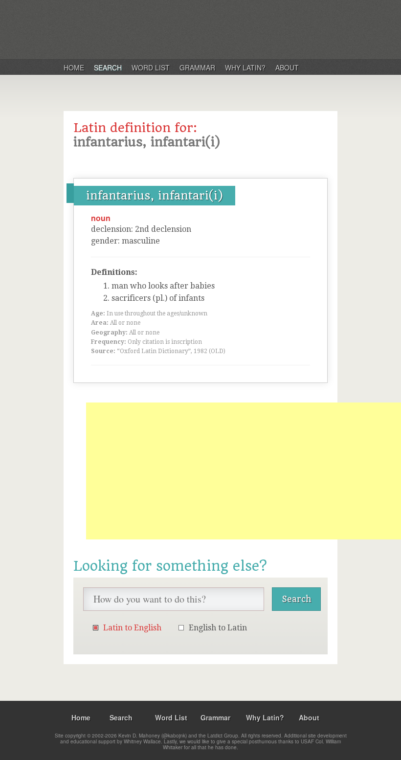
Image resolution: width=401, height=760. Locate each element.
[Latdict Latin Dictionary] (190, 29)
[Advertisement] (243, 470)
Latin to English (132, 627)
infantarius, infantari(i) (154, 195)
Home (74, 67)
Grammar (197, 67)
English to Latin (218, 627)
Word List (151, 67)
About (287, 67)
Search (108, 67)
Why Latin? (245, 67)
